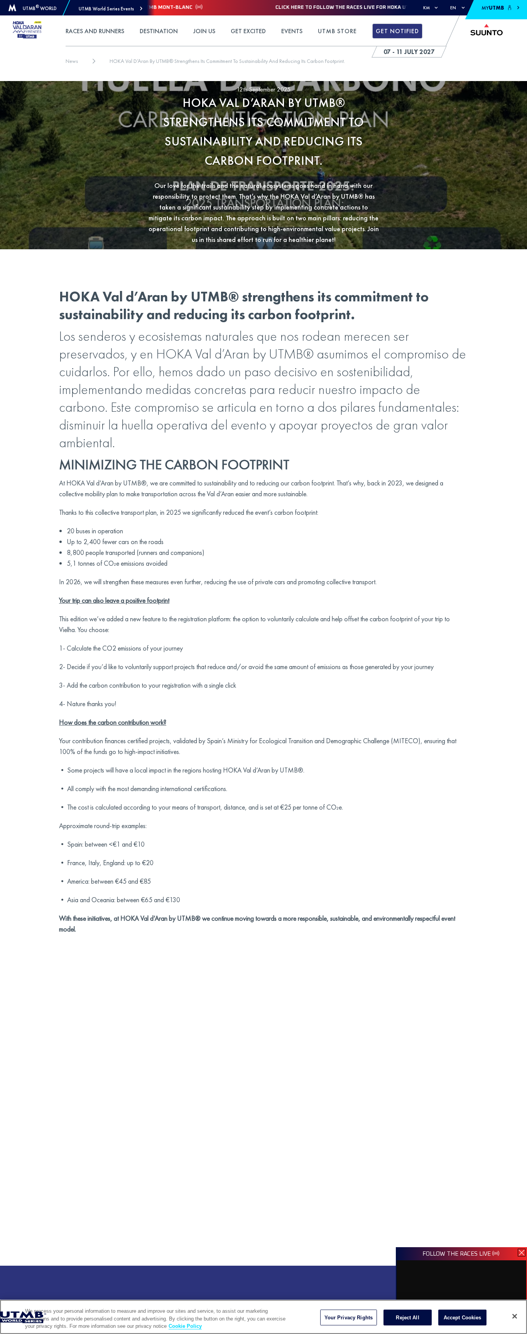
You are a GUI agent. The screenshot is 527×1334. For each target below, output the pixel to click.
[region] (263, 1317)
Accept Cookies (462, 1317)
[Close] (514, 1316)
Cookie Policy (185, 1326)
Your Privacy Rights (348, 1317)
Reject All (407, 1317)
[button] (110, 8)
